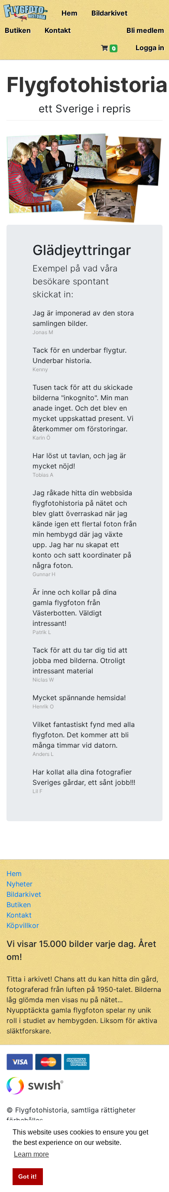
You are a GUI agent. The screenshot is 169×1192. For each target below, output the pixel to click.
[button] (18, 179)
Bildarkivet (109, 13)
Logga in (150, 47)
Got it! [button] (27, 1176)
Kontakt (58, 30)
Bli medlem (145, 30)
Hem (70, 13)
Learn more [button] (31, 1154)
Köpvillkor (22, 925)
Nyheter (19, 884)
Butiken (18, 30)
